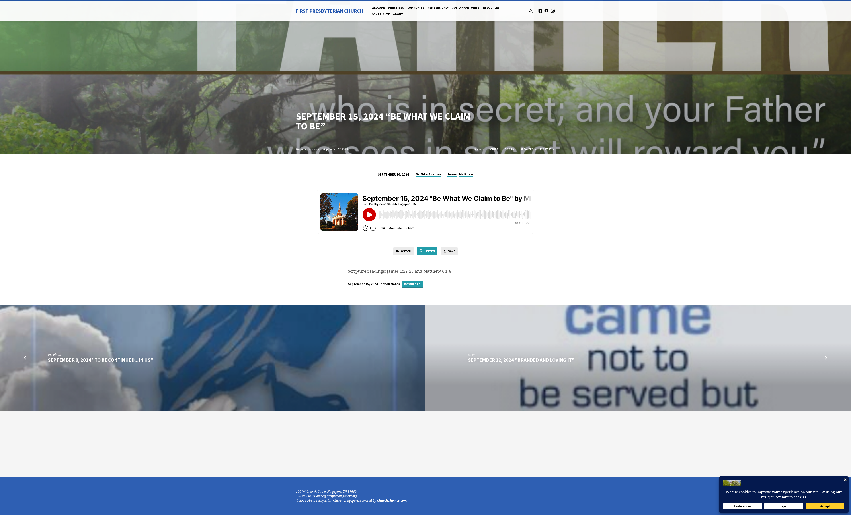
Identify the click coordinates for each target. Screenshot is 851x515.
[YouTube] (546, 11)
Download (412, 284)
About (398, 14)
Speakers (527, 149)
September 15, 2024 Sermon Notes (374, 284)
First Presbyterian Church (329, 10)
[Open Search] (530, 11)
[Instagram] (552, 11)
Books (509, 149)
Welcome (378, 8)
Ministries (396, 8)
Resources (491, 8)
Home (299, 149)
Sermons (313, 149)
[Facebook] (540, 11)
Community (415, 8)
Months (546, 149)
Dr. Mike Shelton (428, 174)
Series (494, 149)
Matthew (466, 174)
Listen (429, 251)
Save (451, 251)
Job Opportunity (466, 8)
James (452, 174)
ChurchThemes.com (392, 500)
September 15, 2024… (337, 149)
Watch (405, 251)
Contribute (381, 14)
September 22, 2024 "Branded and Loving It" (521, 360)
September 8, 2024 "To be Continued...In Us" (100, 360)
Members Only (438, 8)
